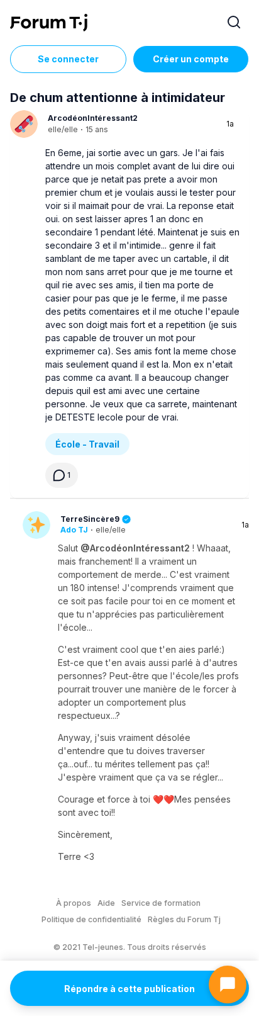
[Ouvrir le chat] (227, 984)
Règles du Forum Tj (184, 919)
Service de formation (161, 903)
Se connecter (68, 59)
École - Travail (87, 444)
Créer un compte (191, 59)
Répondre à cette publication (129, 988)
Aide (106, 903)
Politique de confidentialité (91, 919)
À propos (73, 903)
